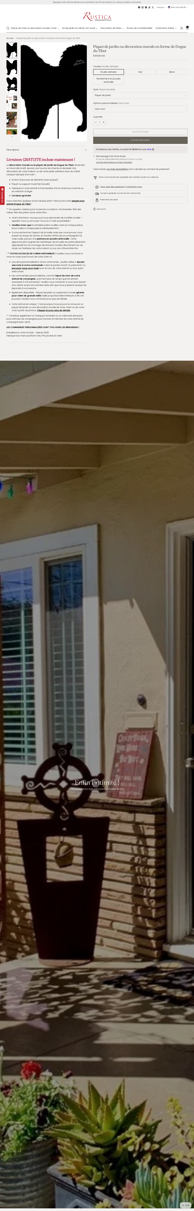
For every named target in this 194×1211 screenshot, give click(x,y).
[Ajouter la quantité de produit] (103, 122)
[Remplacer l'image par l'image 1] (11, 50)
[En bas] (11, 136)
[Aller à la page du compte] (180, 28)
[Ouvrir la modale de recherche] (8, 28)
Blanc (172, 71)
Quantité (97, 116)
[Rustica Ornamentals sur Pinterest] (146, 7)
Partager (101, 209)
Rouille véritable (109, 71)
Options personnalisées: (111, 103)
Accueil (9, 38)
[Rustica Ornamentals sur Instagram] (142, 7)
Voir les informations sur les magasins (114, 162)
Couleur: (105, 66)
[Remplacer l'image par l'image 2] (11, 67)
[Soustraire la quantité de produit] (95, 122)
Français (160, 7)
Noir (140, 71)
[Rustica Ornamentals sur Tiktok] (149, 7)
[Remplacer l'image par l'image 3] (11, 85)
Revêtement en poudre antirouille (108, 80)
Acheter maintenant (140, 140)
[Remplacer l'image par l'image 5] (11, 120)
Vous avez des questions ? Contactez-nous (121, 186)
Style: (104, 89)
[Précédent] (46, 2)
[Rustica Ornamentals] (97, 16)
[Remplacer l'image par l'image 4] (11, 102)
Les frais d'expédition (117, 169)
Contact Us (2, 196)
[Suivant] (148, 2)
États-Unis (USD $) (178, 7)
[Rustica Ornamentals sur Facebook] (139, 7)
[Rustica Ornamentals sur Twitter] (153, 7)
